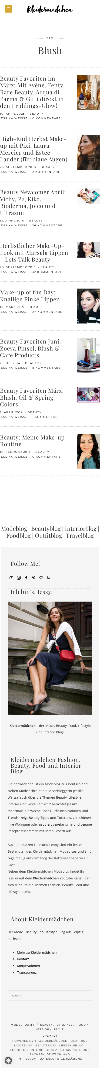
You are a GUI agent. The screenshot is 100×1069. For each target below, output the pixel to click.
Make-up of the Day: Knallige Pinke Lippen (30, 295)
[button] (8, 1060)
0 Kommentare (46, 118)
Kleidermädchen (44, 952)
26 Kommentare (47, 225)
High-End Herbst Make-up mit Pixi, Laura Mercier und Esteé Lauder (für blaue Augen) (33, 149)
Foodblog (18, 535)
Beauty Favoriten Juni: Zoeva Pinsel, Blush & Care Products (30, 348)
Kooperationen (28, 965)
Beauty (36, 113)
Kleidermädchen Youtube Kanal (58, 878)
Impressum (27, 1058)
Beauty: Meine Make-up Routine (32, 440)
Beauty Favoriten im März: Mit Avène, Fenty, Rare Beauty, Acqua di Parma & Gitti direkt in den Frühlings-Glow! (32, 91)
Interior (42, 1029)
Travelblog (80, 535)
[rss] (48, 577)
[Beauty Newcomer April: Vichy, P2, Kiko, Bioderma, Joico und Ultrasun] (88, 196)
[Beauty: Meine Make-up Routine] (88, 450)
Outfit (30, 1024)
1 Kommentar (44, 417)
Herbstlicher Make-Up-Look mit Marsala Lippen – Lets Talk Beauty (34, 252)
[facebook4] (26, 577)
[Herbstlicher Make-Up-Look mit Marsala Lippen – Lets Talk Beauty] (88, 249)
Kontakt (23, 959)
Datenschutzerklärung (61, 1058)
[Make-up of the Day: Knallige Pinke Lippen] (88, 305)
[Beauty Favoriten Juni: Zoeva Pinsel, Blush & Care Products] (88, 355)
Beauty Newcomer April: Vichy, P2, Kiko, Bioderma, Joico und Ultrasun (33, 202)
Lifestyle (65, 1024)
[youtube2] (11, 577)
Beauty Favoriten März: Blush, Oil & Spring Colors (32, 397)
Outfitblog (48, 535)
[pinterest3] (33, 577)
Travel (60, 1029)
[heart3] (41, 577)
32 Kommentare (47, 272)
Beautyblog (46, 528)
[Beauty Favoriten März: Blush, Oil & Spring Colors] (88, 394)
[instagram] (19, 577)
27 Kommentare (47, 311)
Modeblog (14, 528)
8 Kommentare (46, 367)
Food (81, 1024)
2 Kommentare (46, 172)
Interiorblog (81, 528)
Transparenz (27, 972)
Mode (15, 1024)
